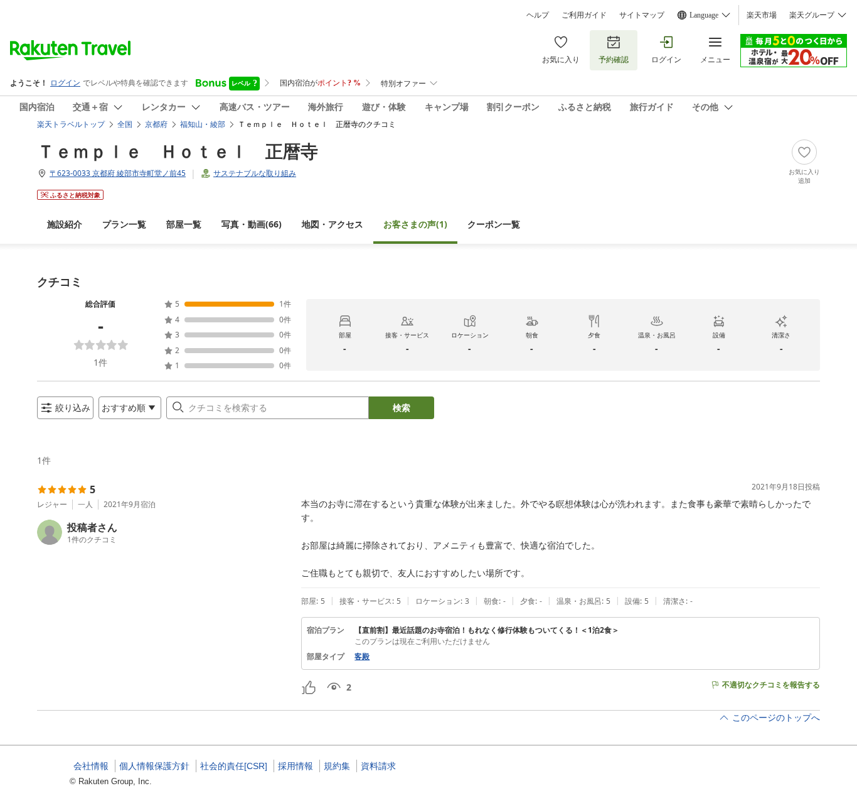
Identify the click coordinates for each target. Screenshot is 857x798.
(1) (415, 224)
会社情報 (91, 766)
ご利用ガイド (584, 15)
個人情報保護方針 (154, 766)
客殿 (362, 657)
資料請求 (378, 766)
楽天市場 (762, 15)
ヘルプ (537, 15)
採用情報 (295, 766)
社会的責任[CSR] (233, 766)
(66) (251, 224)
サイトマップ (641, 15)
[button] (164, 532)
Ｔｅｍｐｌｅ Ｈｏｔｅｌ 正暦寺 (177, 151)
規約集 (337, 766)
